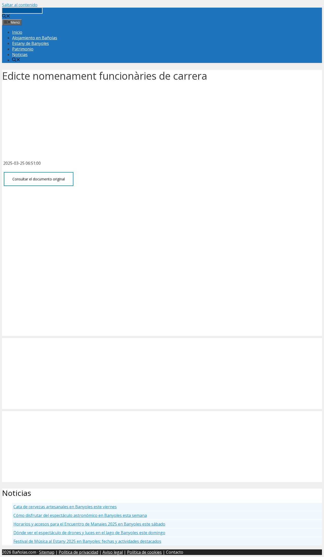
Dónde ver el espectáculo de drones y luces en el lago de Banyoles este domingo (89, 532)
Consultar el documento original (38, 179)
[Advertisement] (162, 119)
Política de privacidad (78, 552)
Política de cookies (144, 552)
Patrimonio (22, 49)
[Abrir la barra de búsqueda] (6, 16)
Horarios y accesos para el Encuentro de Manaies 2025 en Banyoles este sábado (89, 524)
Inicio (17, 32)
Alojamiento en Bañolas (34, 38)
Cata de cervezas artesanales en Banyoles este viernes (65, 507)
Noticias (20, 54)
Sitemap (46, 552)
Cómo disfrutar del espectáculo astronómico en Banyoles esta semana (80, 515)
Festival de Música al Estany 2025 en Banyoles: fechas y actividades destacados (87, 541)
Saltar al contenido (19, 5)
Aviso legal (113, 552)
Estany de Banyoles (30, 43)
